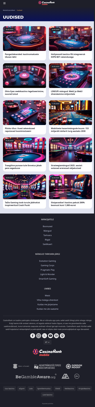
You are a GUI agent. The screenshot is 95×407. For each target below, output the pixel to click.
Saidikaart (47, 244)
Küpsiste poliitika (47, 403)
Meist (47, 295)
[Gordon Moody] (74, 366)
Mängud (47, 230)
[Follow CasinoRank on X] (44, 335)
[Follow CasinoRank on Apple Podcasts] (62, 335)
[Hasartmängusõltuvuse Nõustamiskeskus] (47, 366)
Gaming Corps (47, 265)
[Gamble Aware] (36, 376)
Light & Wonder (47, 274)
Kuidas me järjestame (47, 304)
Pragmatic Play (48, 269)
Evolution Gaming (47, 261)
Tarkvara (47, 235)
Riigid (47, 239)
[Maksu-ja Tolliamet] (21, 366)
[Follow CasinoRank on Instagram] (38, 335)
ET (46, 342)
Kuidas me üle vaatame (47, 309)
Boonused (47, 226)
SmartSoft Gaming (47, 278)
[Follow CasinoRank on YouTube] (50, 335)
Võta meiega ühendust (47, 300)
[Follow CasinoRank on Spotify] (56, 335)
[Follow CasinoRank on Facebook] (32, 335)
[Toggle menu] (4, 3)
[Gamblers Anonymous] (65, 376)
